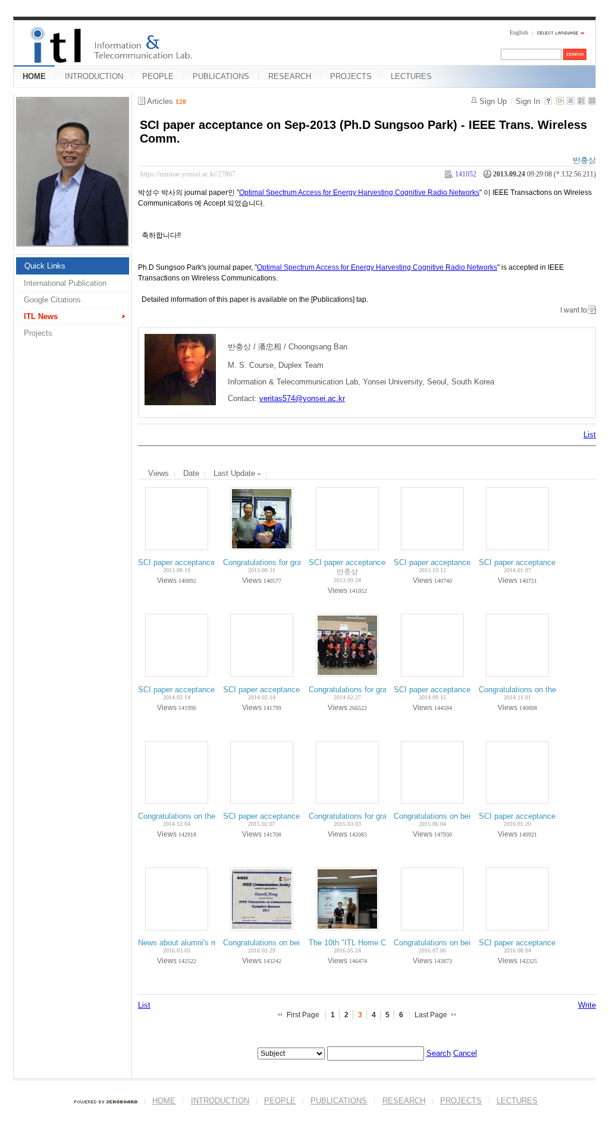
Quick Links (44, 265)
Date (191, 473)
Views (158, 473)
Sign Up (493, 101)
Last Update (236, 473)
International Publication (65, 283)
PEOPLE (158, 76)
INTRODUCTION (94, 76)
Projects (38, 333)
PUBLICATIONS (221, 76)
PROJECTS (351, 76)
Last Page (431, 1015)
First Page (303, 1015)
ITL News (41, 316)
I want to (573, 310)
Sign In (528, 101)
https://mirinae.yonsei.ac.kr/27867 (188, 174)
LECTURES (411, 76)
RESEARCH (289, 76)
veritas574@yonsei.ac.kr (302, 398)
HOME (34, 76)
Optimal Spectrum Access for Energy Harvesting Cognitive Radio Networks (359, 192)
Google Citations (52, 299)
